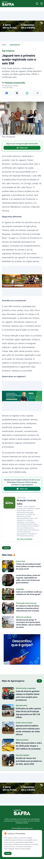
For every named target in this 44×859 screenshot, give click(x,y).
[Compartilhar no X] (17, 93)
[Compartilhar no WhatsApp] (27, 93)
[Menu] (41, 3)
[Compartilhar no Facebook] (6, 93)
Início (4, 45)
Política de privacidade (23, 849)
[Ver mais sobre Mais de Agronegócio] (39, 681)
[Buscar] (37, 3)
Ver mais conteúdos (24, 539)
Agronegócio (15, 45)
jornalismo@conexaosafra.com (22, 828)
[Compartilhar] (37, 93)
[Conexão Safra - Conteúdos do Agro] (8, 3)
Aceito (8, 853)
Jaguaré (6, 548)
